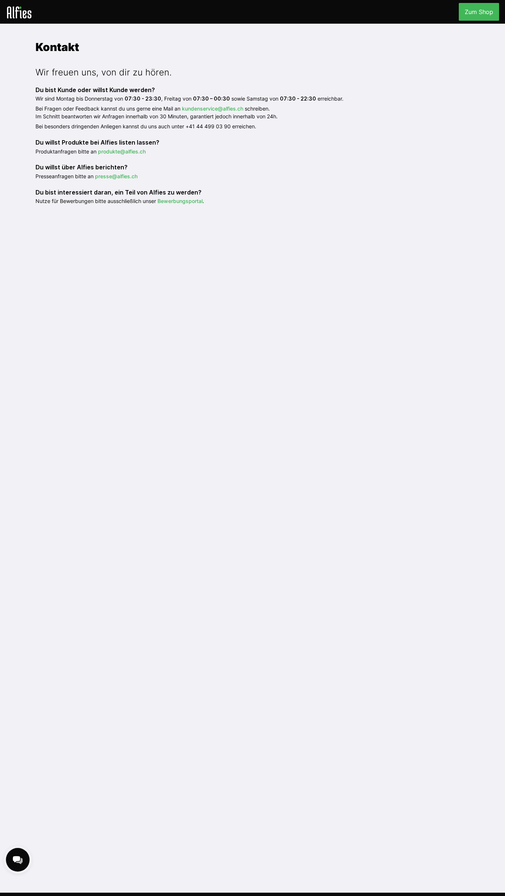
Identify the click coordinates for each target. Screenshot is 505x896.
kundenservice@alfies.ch (212, 108)
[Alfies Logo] (19, 12)
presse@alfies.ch (116, 176)
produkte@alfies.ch (122, 151)
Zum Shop (479, 12)
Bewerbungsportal (180, 201)
